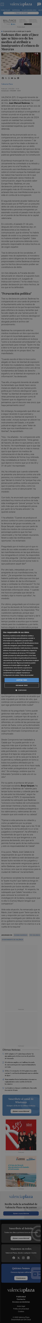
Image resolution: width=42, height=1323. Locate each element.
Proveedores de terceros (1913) (19, 653)
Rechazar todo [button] (22, 685)
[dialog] (21, 661)
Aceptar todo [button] (21, 680)
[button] (21, 690)
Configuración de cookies (11, 675)
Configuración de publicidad (12, 670)
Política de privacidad (26, 675)
